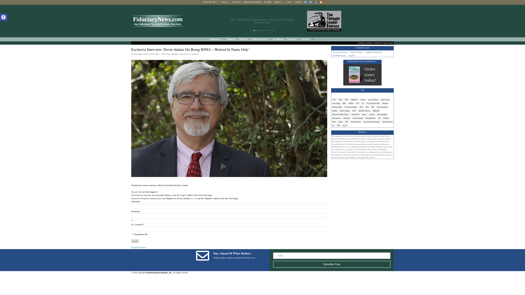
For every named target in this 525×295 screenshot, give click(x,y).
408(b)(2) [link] (354, 100)
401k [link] (340, 100)
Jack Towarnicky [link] (382, 107)
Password (135, 211)
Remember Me (141, 234)
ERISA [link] (351, 103)
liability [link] (334, 111)
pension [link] (372, 114)
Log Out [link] (298, 2)
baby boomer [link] (385, 100)
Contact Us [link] (236, 2)
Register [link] (277, 2)
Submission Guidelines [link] (252, 2)
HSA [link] (361, 107)
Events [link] (223, 2)
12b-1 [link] (334, 100)
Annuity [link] (362, 100)
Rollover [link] (386, 118)
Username (135, 201)
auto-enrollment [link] (373, 100)
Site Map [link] (267, 2)
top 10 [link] (345, 125)
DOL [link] (344, 103)
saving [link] (340, 122)
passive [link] (364, 114)
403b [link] (346, 100)
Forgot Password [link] (138, 247)
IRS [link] (372, 107)
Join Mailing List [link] (339, 55)
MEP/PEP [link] (243, 39)
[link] (3, 17)
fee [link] (363, 103)
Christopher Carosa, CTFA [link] (144, 54)
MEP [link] (354, 111)
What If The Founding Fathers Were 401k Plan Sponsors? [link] (262, 21)
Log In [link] (289, 2)
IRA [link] (367, 107)
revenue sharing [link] (358, 118)
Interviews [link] (305, 39)
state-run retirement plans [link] (371, 122)
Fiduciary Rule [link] (337, 107)
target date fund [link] (387, 122)
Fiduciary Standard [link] (351, 107)
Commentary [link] (215, 39)
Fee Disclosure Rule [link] (373, 103)
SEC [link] (346, 122)
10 (272, 30)
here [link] (192, 198)
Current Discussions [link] (340, 52)
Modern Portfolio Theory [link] (340, 114)
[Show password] (132, 220)
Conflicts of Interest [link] (259, 39)
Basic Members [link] (173, 54)
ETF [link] (357, 103)
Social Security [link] (356, 122)
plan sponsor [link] (336, 118)
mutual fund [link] (355, 114)
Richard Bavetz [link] (370, 118)
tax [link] (333, 125)
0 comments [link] (194, 54)
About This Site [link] (209, 2)
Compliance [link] (231, 39)
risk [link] (379, 118)
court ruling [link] (336, 103)
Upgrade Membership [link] (374, 52)
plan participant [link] (382, 114)
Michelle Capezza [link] (364, 111)
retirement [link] (346, 118)
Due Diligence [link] (278, 39)
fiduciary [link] (385, 103)
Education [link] (291, 39)
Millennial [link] (376, 111)
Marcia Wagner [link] (345, 111)
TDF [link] (338, 125)
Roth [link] (334, 122)
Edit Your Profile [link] (356, 52)
